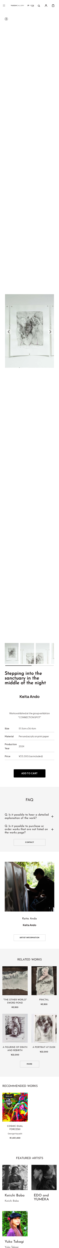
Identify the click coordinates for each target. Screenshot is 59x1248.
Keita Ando (30, 696)
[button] (3, 5)
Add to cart (29, 773)
